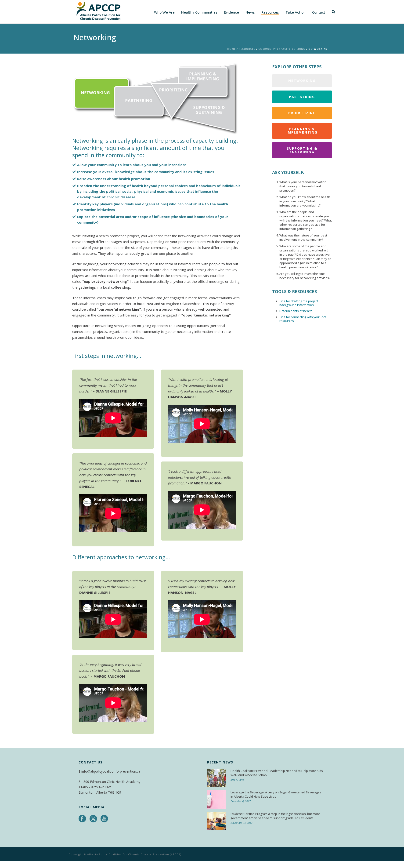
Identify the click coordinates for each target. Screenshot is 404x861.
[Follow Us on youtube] (104, 819)
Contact (318, 12)
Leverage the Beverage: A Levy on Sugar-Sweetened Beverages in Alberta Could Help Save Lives (276, 794)
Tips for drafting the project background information (298, 303)
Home (231, 49)
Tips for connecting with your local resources (303, 319)
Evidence (231, 12)
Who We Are (164, 12)
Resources (270, 12)
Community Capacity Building (281, 49)
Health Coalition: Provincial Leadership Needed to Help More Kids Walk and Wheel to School (277, 773)
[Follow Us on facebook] (82, 819)
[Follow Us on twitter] (93, 819)
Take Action (295, 12)
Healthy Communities (199, 12)
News (250, 12)
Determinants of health (295, 311)
